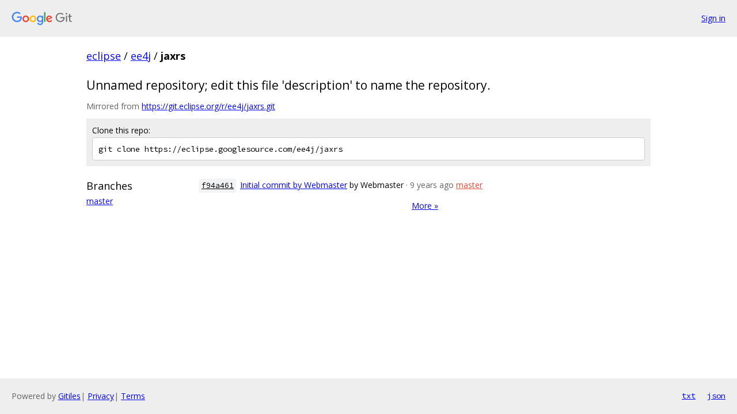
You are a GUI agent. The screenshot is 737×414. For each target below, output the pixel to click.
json (716, 395)
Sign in (713, 18)
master (99, 200)
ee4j (141, 56)
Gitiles (69, 395)
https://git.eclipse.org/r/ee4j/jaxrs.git (208, 106)
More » (425, 205)
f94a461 (218, 185)
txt (689, 395)
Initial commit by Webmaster (293, 184)
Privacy (101, 395)
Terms (133, 395)
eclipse (103, 56)
